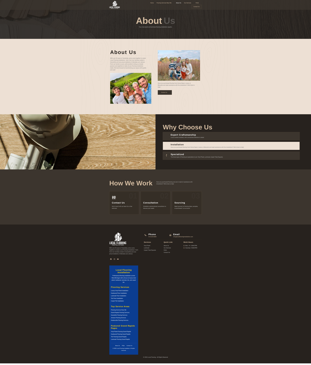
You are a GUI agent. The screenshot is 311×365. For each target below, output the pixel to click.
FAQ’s (197, 3)
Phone (152, 234)
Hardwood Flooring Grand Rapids (120, 334)
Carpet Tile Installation (117, 301)
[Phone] (145, 235)
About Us (178, 3)
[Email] (170, 235)
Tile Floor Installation (117, 298)
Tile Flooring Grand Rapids (119, 336)
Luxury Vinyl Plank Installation (119, 290)
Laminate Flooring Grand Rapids (120, 339)
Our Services (187, 3)
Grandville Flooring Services (119, 315)
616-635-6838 (152, 236)
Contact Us (196, 6)
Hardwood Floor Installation (119, 293)
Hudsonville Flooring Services (119, 320)
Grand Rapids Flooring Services (120, 312)
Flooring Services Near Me (164, 3)
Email (176, 234)
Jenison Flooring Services (118, 317)
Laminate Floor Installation (118, 295)
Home (152, 3)
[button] (165, 3)
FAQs (123, 345)
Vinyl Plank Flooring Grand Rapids (121, 331)
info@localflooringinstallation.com (183, 236)
